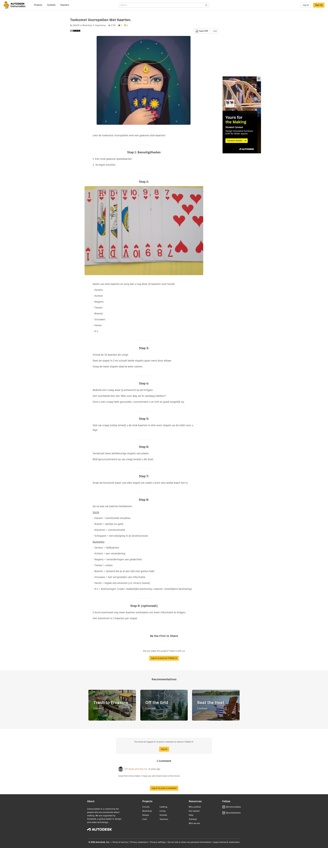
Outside (163, 815)
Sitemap (193, 819)
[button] (215, 31)
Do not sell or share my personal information (189, 842)
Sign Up (319, 5)
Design (145, 815)
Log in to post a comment (164, 788)
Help (191, 815)
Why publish (195, 806)
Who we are (194, 823)
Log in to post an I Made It (164, 658)
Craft (144, 819)
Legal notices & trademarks (226, 842)
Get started (194, 811)
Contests (51, 4)
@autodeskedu (233, 812)
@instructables (233, 806)
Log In (306, 5)
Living (163, 811)
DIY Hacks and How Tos (136, 769)
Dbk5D (76, 25)
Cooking (163, 806)
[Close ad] (259, 78)
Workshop (87, 25)
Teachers (64, 4)
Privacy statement (139, 842)
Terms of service (120, 842)
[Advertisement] (242, 114)
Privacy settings (158, 842)
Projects (38, 4)
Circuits (146, 806)
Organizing (100, 25)
